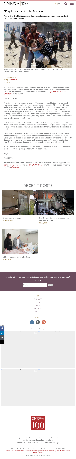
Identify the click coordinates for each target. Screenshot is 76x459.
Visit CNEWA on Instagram (38, 322)
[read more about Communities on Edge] (20, 202)
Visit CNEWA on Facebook (32, 322)
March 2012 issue (36, 165)
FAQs (38, 305)
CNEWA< (15, 3)
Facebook (2, 328)
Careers (38, 312)
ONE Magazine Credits (63, 450)
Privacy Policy (10, 450)
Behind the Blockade (12, 165)
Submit (51, 285)
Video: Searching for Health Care (16, 257)
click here (15, 167)
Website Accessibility (32, 450)
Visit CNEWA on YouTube (43, 322)
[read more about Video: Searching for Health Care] (20, 241)
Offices (38, 309)
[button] (19, 349)
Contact (38, 302)
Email (2, 337)
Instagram (43, 329)
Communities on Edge (12, 218)
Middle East (14, 80)
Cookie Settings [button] (38, 452)
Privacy (43, 455)
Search (65, 3)
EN (55, 4)
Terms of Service (20, 450)
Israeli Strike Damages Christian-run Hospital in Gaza (54, 219)
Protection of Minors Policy (48, 450)
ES (59, 4)
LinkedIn (2, 333)
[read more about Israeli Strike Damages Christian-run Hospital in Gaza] (56, 202)
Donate (38, 299)
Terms (48, 455)
